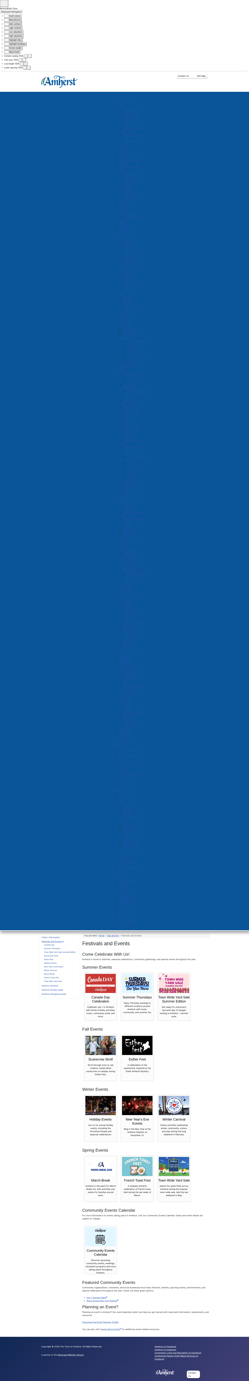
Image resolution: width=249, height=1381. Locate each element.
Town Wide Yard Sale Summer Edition (60, 952)
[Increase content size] (30, 56)
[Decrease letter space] (25, 68)
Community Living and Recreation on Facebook (178, 1352)
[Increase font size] (24, 60)
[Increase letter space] (29, 68)
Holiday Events (50, 963)
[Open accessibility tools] (4, 3)
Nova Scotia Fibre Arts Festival (102, 1300)
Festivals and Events (52, 941)
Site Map (201, 76)
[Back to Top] (244, 1376)
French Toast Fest (51, 977)
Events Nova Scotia (110, 1329)
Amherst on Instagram (165, 1349)
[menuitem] (116, 94)
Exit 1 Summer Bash (96, 1297)
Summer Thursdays (52, 948)
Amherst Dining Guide (52, 990)
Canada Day (49, 945)
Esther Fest (48, 959)
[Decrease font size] (20, 60)
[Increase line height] (25, 64)
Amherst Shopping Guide (54, 994)
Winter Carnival (50, 970)
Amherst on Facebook (165, 1346)
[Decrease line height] (22, 64)
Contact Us (183, 76)
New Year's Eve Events (53, 967)
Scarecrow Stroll (51, 956)
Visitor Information (51, 937)
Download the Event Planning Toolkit (100, 1322)
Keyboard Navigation (11, 11)
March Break (49, 974)
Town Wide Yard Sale (53, 981)
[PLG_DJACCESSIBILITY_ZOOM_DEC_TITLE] (26, 56)
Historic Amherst (50, 985)
